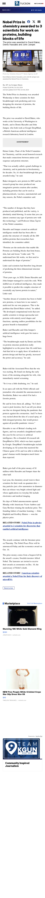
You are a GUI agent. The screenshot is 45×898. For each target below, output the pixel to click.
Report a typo (8, 588)
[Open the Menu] (4, 3)
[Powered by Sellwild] (39, 736)
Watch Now (38, 3)
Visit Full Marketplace (34, 603)
